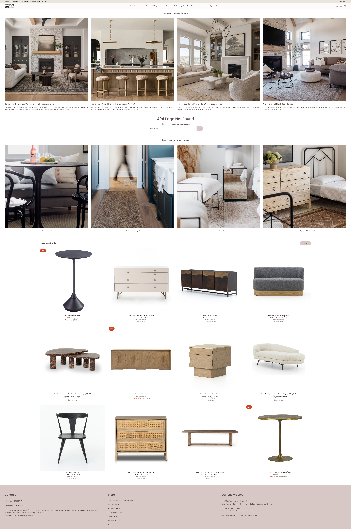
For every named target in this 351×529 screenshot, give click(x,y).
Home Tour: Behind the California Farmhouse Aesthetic (29, 104)
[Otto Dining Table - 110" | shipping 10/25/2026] (210, 438)
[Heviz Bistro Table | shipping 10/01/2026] (278, 438)
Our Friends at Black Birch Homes (278, 104)
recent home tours (175, 13)
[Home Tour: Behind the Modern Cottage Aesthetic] (218, 59)
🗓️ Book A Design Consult (38, 2)
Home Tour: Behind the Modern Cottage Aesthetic (199, 104)
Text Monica (24, 1)
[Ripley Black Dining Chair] (72, 438)
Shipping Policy (113, 504)
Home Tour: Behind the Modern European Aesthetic (114, 104)
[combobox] (172, 128)
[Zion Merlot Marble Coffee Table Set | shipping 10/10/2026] (72, 359)
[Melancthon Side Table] (72, 281)
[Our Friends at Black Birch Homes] (304, 59)
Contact (111, 525)
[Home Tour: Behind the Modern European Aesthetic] (132, 59)
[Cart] (345, 6)
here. (256, 515)
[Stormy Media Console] (210, 281)
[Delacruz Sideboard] (141, 359)
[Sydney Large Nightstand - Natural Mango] (141, 438)
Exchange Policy (114, 508)
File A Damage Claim (115, 513)
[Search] (200, 128)
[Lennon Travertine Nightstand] (210, 359)
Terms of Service (114, 521)
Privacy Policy (113, 517)
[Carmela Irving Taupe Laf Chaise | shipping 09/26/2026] (278, 359)
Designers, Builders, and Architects (120, 500)
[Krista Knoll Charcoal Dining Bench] (278, 281)
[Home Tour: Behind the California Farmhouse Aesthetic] (46, 59)
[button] (132, 6)
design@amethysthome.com (15, 506)
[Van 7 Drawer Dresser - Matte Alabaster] (141, 281)
